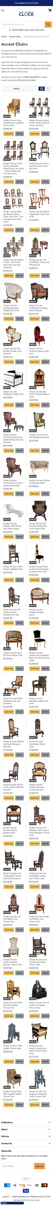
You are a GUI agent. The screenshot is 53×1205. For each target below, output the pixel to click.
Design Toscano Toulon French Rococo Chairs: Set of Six (39, 165)
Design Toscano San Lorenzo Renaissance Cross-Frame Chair (38, 526)
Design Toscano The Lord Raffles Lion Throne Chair (11, 919)
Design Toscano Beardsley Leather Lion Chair (38, 701)
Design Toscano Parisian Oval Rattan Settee (39, 481)
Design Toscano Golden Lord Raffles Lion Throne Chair (39, 919)
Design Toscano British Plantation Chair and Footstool (13, 701)
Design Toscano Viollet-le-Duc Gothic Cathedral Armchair (13, 787)
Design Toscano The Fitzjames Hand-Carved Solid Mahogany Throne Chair (39, 831)
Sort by (16, 89)
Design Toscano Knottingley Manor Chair (37, 744)
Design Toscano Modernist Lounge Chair (13, 392)
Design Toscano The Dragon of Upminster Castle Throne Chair (38, 1094)
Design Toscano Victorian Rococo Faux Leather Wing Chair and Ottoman (13, 438)
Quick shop (9, 134)
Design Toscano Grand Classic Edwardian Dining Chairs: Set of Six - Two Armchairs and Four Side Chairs (13, 168)
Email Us (6, 1197)
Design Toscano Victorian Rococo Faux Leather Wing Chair (12, 482)
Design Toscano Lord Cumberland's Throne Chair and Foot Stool (12, 875)
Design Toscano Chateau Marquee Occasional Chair (36, 787)
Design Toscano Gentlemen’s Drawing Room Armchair (38, 308)
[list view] (48, 89)
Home (3, 36)
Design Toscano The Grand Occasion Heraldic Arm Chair (11, 612)
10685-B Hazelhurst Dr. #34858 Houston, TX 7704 (31, 1197)
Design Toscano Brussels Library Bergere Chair (10, 830)
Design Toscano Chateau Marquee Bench (36, 612)
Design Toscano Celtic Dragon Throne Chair (12, 1047)
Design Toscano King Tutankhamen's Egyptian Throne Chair (13, 122)
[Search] (48, 24)
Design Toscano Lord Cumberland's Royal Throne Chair (38, 962)
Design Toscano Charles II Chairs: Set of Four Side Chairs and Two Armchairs (13, 263)
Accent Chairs (15, 36)
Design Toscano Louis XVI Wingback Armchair (39, 435)
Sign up (39, 1166)
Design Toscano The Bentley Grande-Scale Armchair (12, 351)
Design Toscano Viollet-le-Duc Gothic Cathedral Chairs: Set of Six (39, 122)
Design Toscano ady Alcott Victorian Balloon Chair (39, 394)
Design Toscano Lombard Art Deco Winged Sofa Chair (11, 308)
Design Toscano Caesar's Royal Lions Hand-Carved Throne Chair (38, 1049)
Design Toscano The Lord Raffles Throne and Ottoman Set (39, 262)
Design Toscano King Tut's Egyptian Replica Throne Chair (12, 1094)
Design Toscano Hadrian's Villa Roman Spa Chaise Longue (12, 526)
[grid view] (42, 89)
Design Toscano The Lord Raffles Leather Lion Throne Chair (37, 875)
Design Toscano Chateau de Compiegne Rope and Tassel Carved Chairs (39, 656)
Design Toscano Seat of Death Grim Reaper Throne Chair (39, 1005)
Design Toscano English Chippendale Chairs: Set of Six (39, 214)
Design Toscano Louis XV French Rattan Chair (13, 654)
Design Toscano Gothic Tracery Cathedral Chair (13, 567)
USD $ (25, 1179)
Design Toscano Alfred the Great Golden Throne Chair (12, 1005)
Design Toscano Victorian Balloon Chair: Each (39, 351)
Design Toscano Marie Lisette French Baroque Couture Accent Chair (39, 569)
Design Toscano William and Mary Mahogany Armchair (13, 744)
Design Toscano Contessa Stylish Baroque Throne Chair (12, 962)
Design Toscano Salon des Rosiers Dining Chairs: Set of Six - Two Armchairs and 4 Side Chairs (13, 216)
